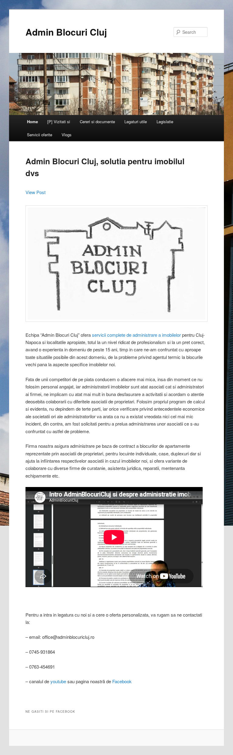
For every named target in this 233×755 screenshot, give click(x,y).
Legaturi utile (135, 121)
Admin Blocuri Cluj (66, 31)
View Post (35, 192)
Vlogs (67, 134)
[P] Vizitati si (58, 121)
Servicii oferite (39, 134)
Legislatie (165, 121)
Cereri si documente (97, 121)
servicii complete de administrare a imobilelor (136, 335)
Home (32, 121)
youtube (58, 681)
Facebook (122, 681)
